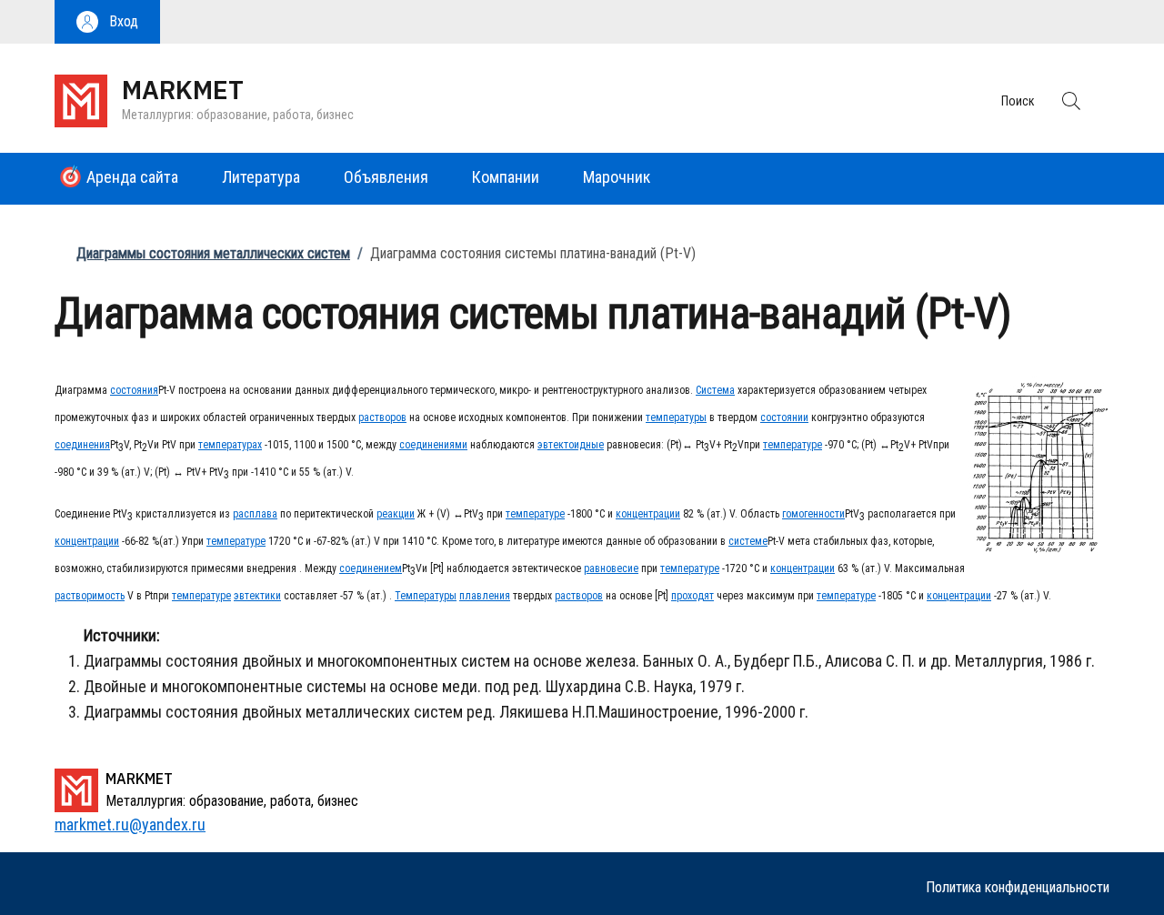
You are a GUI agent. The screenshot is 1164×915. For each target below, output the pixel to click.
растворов (382, 417)
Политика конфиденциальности (1017, 887)
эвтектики (257, 595)
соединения (82, 444)
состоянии (784, 417)
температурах (230, 444)
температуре (792, 444)
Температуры (426, 595)
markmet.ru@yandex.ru (130, 824)
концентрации (648, 514)
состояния (134, 390)
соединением (370, 568)
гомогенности (813, 514)
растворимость (90, 595)
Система (715, 390)
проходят (692, 595)
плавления (484, 595)
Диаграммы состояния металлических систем (213, 253)
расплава (255, 514)
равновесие (611, 568)
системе (748, 541)
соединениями (433, 444)
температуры (676, 417)
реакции (395, 514)
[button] (107, 22)
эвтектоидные (570, 444)
